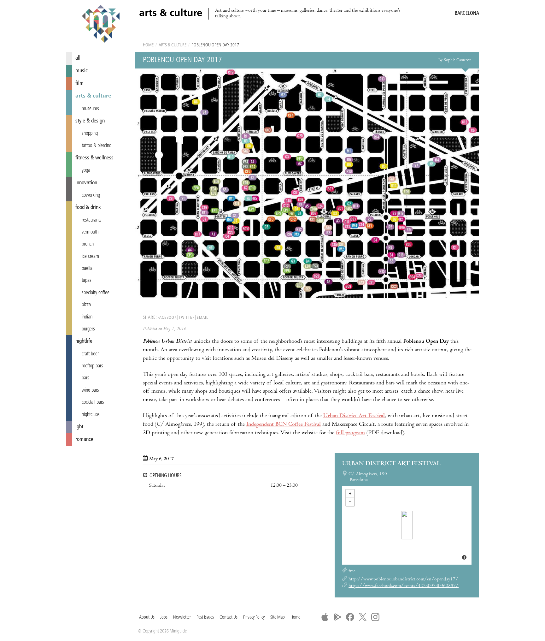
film (79, 83)
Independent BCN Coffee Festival (283, 425)
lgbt (79, 427)
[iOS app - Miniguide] (325, 617)
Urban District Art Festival (354, 416)
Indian (87, 317)
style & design (90, 121)
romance (84, 439)
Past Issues (205, 617)
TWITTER (187, 318)
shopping (90, 133)
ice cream (90, 256)
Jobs (163, 617)
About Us (147, 617)
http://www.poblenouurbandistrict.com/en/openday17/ (403, 579)
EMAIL (202, 318)
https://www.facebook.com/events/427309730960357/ (404, 586)
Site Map (277, 617)
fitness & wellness (94, 158)
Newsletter (182, 617)
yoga (86, 170)
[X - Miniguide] (363, 617)
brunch (88, 244)
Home (148, 45)
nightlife (83, 341)
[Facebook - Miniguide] (350, 617)
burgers (88, 329)
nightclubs (91, 414)
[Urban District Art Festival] (407, 525)
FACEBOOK (167, 318)
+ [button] (350, 494)
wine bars (90, 390)
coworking (91, 195)
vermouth (90, 232)
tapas (86, 280)
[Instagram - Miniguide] (375, 617)
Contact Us (228, 617)
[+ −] (407, 525)
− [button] (350, 502)
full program (350, 433)
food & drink (88, 207)
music (81, 71)
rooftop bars (92, 366)
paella (87, 268)
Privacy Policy (254, 617)
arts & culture (93, 96)
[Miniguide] (101, 25)
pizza (86, 304)
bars (85, 378)
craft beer (90, 354)
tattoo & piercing (96, 145)
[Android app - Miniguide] (337, 617)
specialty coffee (95, 292)
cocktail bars (93, 402)
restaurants (92, 220)
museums (90, 108)
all (77, 58)
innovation (86, 183)
